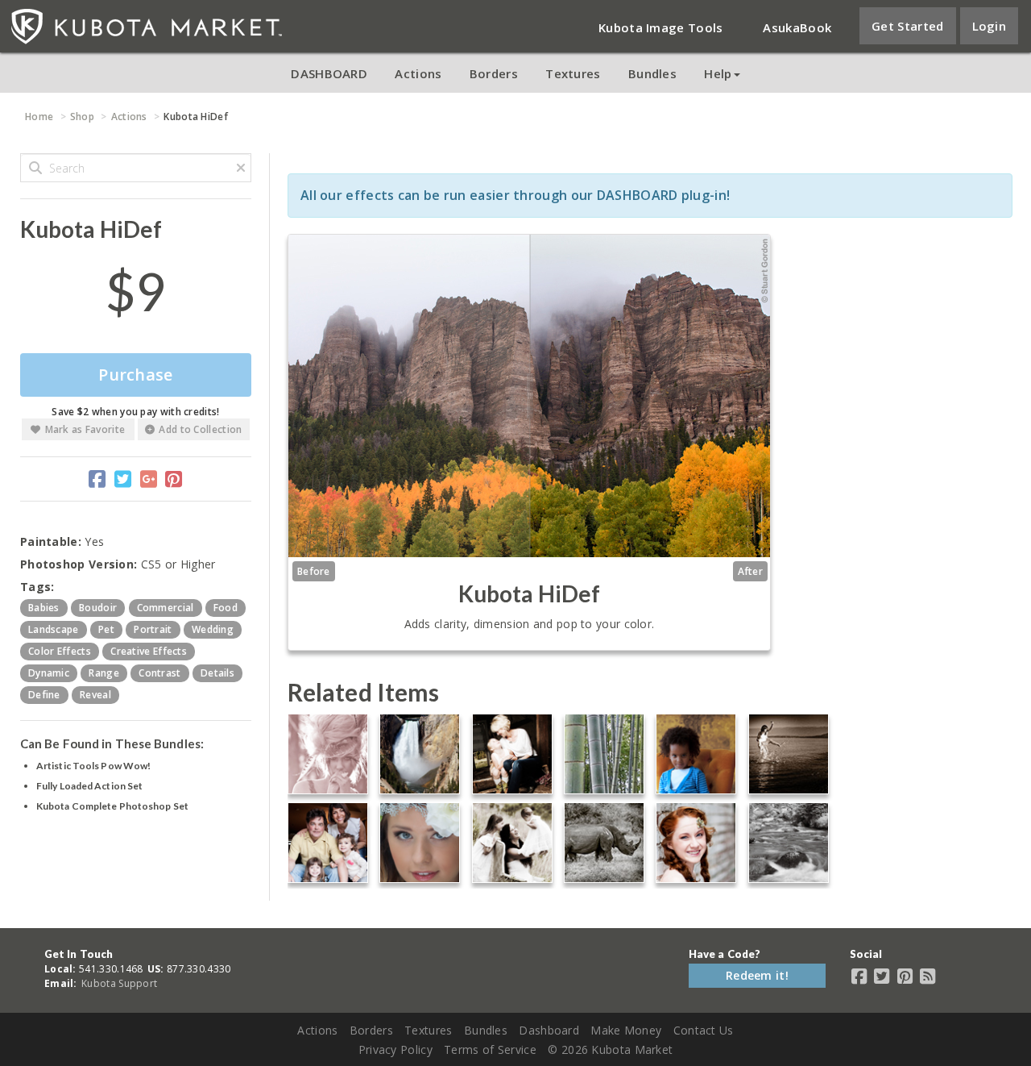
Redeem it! (757, 975)
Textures (572, 73)
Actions (418, 73)
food (225, 607)
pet (106, 629)
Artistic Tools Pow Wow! (93, 766)
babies (44, 607)
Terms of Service (490, 1049)
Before (313, 571)
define (44, 695)
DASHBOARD (329, 73)
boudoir (98, 607)
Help (717, 73)
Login (989, 26)
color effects (59, 651)
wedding (213, 629)
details (217, 673)
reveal (95, 695)
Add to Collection (200, 429)
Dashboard (549, 1030)
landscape (53, 629)
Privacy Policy (395, 1049)
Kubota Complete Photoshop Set (112, 806)
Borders (494, 73)
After (751, 571)
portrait (153, 629)
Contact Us (703, 1030)
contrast (159, 673)
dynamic (48, 673)
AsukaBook (797, 27)
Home (39, 116)
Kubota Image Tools (660, 27)
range (104, 673)
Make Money (625, 1030)
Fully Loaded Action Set (89, 786)
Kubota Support (119, 983)
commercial (165, 607)
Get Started (907, 26)
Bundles (652, 73)
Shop (82, 116)
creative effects (148, 651)
